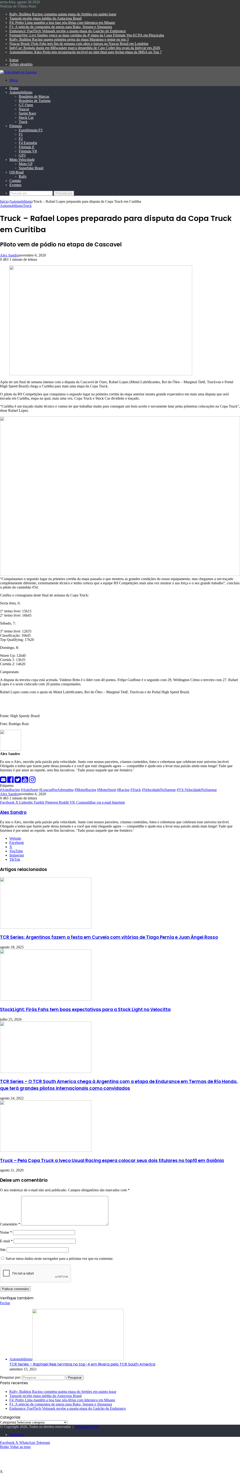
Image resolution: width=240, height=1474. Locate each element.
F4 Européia (28, 143)
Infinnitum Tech (87, 1427)
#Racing (123, 790)
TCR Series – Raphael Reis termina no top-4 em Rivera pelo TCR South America (82, 1364)
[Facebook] (11, 781)
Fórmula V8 (28, 151)
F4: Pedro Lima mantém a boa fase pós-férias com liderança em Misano (62, 23)
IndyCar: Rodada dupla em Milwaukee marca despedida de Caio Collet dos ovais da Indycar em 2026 (84, 48)
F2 (21, 139)
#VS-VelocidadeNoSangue (197, 790)
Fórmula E (26, 147)
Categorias (8, 1422)
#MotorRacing (85, 790)
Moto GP (26, 164)
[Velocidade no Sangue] (18, 72)
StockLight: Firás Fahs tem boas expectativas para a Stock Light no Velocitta (85, 1009)
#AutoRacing (10, 790)
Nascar (24, 109)
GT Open (26, 105)
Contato (15, 181)
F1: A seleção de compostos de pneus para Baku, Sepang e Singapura (60, 27)
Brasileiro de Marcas (34, 96)
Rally (23, 176)
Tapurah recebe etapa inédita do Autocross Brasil (45, 18)
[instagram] (32, 781)
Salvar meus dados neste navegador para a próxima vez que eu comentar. (59, 1259)
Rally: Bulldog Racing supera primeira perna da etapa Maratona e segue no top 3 (69, 39)
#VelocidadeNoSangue (159, 790)
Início (4, 201)
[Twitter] (18, 781)
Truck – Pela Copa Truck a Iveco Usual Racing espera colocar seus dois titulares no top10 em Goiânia (112, 1160)
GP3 (22, 155)
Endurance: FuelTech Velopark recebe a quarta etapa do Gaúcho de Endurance (67, 31)
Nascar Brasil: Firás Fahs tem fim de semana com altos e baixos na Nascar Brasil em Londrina (78, 44)
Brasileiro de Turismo (35, 101)
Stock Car (26, 117)
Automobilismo (20, 92)
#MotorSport (106, 790)
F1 (21, 134)
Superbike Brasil (31, 168)
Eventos (15, 185)
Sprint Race (27, 113)
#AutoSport (29, 790)
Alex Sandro (9, 255)
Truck (23, 122)
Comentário (10, 1224)
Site (3, 1250)
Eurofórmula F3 (30, 130)
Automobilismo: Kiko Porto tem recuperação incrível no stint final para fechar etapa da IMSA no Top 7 (85, 52)
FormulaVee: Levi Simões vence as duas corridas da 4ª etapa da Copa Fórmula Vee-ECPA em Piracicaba (86, 35)
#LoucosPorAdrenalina (56, 790)
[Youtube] (25, 781)
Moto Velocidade (22, 160)
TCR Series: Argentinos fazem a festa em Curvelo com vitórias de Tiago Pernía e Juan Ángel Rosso (109, 937)
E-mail (6, 1241)
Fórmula (15, 126)
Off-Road (16, 172)
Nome (6, 1232)
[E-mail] (3, 781)
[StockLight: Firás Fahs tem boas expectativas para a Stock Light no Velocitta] (45, 999)
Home (14, 88)
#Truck (135, 790)
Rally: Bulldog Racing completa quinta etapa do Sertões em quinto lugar (62, 14)
